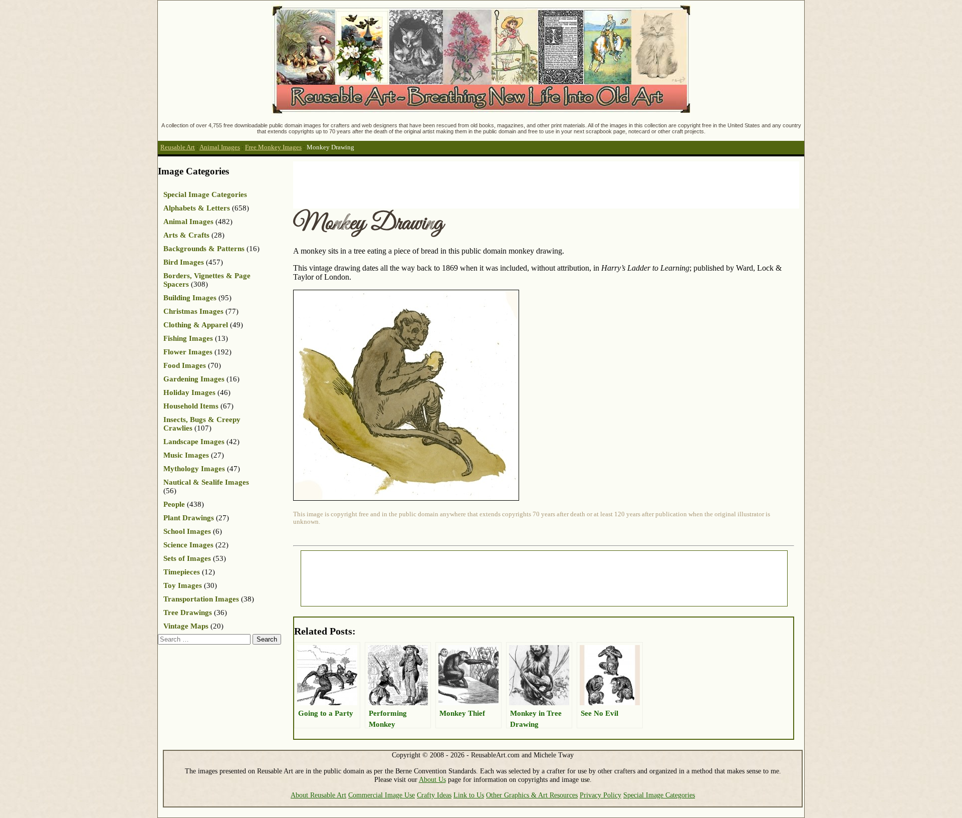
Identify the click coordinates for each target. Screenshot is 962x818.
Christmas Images (193, 311)
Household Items (190, 406)
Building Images (189, 298)
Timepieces (181, 572)
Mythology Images (194, 469)
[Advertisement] (475, 184)
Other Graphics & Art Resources (532, 795)
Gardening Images (193, 379)
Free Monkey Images (273, 147)
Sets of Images (187, 558)
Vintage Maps (185, 626)
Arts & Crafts (186, 235)
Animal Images (219, 147)
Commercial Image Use (381, 795)
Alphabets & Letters (196, 208)
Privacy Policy (600, 795)
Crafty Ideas (434, 795)
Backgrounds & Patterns (204, 249)
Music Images (186, 455)
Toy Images (182, 585)
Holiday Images (189, 392)
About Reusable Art (318, 795)
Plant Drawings (188, 518)
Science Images (188, 545)
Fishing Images (188, 338)
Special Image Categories (205, 194)
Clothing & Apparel (195, 325)
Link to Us (468, 795)
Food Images (184, 365)
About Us (432, 779)
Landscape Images (193, 442)
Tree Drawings (187, 612)
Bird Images (183, 262)
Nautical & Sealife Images (206, 482)
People (174, 504)
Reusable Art (177, 147)
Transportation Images (201, 599)
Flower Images (187, 352)
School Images (187, 531)
